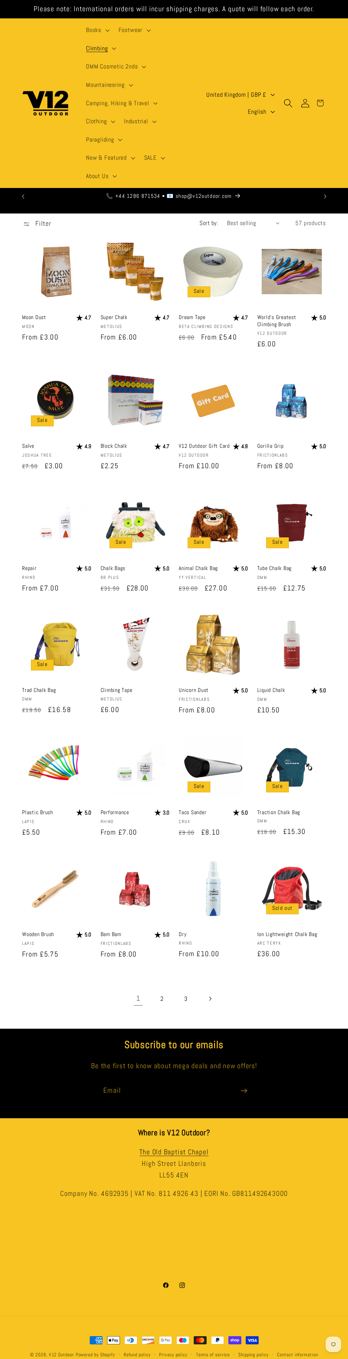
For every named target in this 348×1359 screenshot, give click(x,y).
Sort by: (208, 223)
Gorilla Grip (270, 445)
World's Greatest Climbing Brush (276, 321)
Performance (115, 812)
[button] (97, 30)
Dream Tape (192, 317)
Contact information (297, 1355)
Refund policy (137, 1355)
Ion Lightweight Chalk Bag (287, 934)
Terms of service (213, 1355)
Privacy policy (173, 1355)
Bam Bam (111, 934)
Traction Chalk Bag (278, 812)
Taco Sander (192, 812)
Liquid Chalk (271, 690)
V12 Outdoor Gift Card (204, 445)
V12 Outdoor (61, 1355)
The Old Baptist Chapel (173, 1152)
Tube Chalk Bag (274, 568)
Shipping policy (253, 1355)
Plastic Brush (37, 812)
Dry (182, 934)
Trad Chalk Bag (39, 690)
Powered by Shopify (95, 1355)
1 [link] (138, 998)
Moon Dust (34, 317)
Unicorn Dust (194, 690)
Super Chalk (114, 317)
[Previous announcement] (23, 196)
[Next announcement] (325, 196)
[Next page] (210, 998)
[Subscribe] (244, 1091)
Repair (29, 568)
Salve (28, 445)
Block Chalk (114, 445)
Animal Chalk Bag (198, 568)
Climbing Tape (117, 690)
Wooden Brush (38, 934)
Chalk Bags (113, 568)
